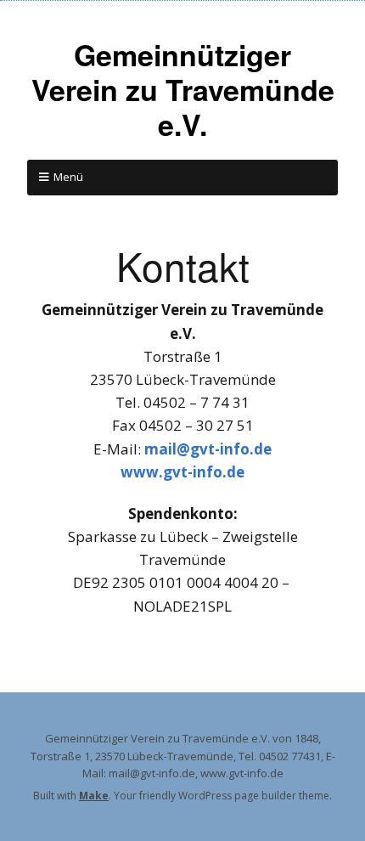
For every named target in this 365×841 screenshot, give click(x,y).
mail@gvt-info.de (208, 449)
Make (94, 795)
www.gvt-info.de (182, 472)
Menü (68, 176)
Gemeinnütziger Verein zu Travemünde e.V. (182, 89)
